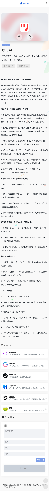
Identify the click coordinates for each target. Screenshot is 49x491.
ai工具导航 (35, 485)
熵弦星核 (12, 485)
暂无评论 (9, 417)
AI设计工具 (6, 45)
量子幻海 (12, 487)
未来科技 (18, 485)
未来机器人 (42, 485)
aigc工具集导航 (26, 485)
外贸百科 (6, 487)
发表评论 (40, 460)
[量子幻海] (25, 3)
